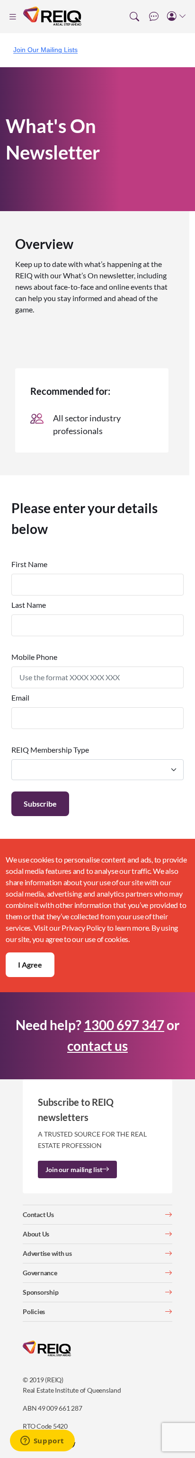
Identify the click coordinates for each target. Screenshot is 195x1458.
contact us (97, 1046)
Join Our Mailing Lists (45, 49)
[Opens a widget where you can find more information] (42, 1441)
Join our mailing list (73, 1169)
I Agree (30, 964)
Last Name (28, 604)
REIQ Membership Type (50, 749)
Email (20, 697)
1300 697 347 (124, 1025)
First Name (29, 564)
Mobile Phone (34, 656)
